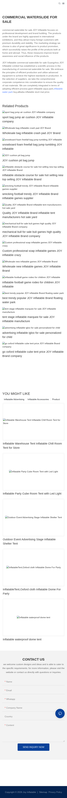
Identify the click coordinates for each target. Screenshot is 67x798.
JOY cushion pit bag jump (18, 160)
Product (56, 399)
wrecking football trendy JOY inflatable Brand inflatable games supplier (30, 196)
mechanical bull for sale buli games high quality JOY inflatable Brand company (31, 234)
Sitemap (42, 792)
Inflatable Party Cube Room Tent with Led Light (32, 493)
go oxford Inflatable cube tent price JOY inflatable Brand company (33, 354)
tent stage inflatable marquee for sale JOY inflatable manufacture (28, 319)
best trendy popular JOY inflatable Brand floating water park (32, 300)
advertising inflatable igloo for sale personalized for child (31, 335)
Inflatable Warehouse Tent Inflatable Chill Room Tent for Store (32, 445)
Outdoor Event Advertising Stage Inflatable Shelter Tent (29, 541)
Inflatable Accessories (38, 399)
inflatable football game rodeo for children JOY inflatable (31, 284)
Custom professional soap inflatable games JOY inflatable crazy (32, 253)
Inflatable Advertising (14, 399)
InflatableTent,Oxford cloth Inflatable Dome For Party (32, 591)
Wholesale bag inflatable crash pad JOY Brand (31, 133)
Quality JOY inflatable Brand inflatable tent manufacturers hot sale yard (28, 215)
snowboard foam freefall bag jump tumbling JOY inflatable (32, 146)
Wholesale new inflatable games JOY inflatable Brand (31, 268)
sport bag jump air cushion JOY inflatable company (27, 119)
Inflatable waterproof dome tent (22, 639)
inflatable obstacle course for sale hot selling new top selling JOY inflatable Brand (32, 177)
